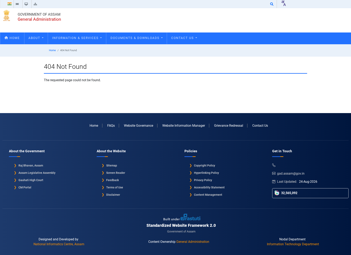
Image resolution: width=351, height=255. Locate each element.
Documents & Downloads (135, 38)
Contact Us (183, 38)
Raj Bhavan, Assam (30, 165)
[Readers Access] (27, 4)
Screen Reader (115, 172)
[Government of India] (10, 4)
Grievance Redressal (228, 126)
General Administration (39, 19)
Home (14, 38)
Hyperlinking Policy (206, 172)
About (34, 38)
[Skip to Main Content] (18, 4)
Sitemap (111, 165)
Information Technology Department (293, 244)
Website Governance (138, 126)
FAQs (111, 126)
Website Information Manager (183, 126)
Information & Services (76, 38)
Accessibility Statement (209, 187)
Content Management (208, 194)
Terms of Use (114, 187)
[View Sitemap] (36, 4)
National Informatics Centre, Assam (59, 244)
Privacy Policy (203, 180)
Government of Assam (39, 14)
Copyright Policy (204, 165)
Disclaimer (113, 194)
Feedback (112, 180)
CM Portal (24, 187)
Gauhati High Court (30, 180)
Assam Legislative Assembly (36, 172)
